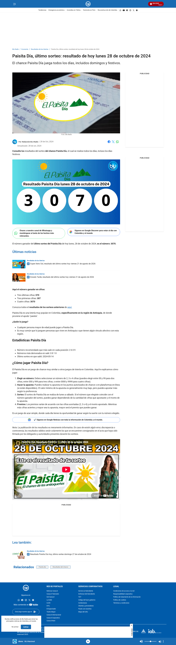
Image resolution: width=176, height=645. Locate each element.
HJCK (48, 603)
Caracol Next (51, 621)
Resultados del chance (60, 567)
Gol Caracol (50, 597)
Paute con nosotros (84, 609)
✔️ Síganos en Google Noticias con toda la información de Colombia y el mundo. (68, 420)
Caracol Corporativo (53, 618)
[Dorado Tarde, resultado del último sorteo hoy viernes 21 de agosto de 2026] (19, 277)
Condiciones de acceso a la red (123, 591)
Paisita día (42, 567)
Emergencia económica (56, 10)
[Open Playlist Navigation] (163, 641)
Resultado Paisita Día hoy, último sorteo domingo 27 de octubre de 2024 (60, 554)
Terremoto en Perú (89, 10)
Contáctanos (82, 603)
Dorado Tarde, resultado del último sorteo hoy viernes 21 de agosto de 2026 (62, 277)
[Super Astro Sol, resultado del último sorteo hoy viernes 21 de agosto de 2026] (19, 264)
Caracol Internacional (54, 615)
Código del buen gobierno (86, 600)
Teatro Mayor (51, 612)
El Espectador (51, 609)
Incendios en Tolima (73, 10)
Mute (141, 641)
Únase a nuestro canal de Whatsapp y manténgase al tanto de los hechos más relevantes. (37, 233)
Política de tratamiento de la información (127, 597)
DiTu (48, 606)
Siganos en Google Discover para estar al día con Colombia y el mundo (96, 231)
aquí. (69, 307)
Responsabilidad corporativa (122, 594)
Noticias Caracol (52, 591)
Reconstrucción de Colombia (107, 10)
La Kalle (49, 600)
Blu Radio (15, 49)
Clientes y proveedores (86, 606)
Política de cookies (119, 600)
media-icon (88, 641)
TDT (79, 597)
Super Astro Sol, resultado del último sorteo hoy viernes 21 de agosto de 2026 (62, 264)
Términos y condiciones (121, 603)
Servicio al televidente (85, 591)
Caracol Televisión (53, 594)
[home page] (88, 3)
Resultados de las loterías (39, 49)
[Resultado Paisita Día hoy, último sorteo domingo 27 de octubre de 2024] (19, 554)
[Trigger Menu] (14, 4)
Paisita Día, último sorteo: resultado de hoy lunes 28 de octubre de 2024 (75, 49)
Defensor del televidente (86, 594)
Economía (24, 49)
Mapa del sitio (83, 612)
